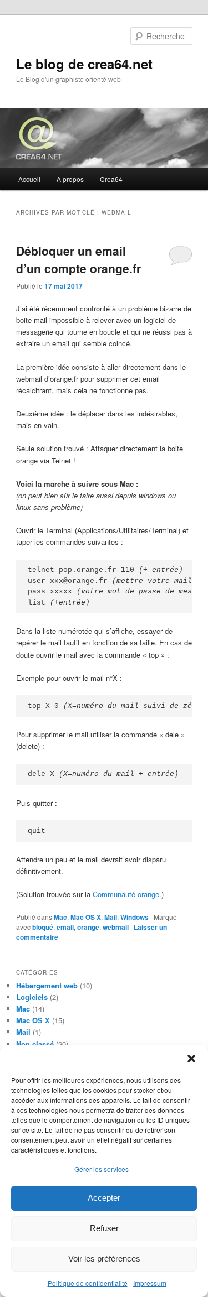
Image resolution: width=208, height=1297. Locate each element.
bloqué (42, 927)
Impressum (149, 1283)
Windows (134, 917)
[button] (191, 1058)
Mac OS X (85, 917)
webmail (116, 927)
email (65, 927)
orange (88, 927)
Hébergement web (47, 985)
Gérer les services (101, 1169)
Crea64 (111, 179)
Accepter (104, 1197)
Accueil (29, 179)
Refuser (104, 1228)
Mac (60, 917)
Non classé (35, 1044)
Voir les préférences (104, 1258)
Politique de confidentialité (88, 1283)
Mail (110, 917)
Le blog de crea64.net (84, 63)
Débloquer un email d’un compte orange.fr (78, 259)
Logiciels (32, 997)
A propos (70, 179)
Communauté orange (126, 894)
